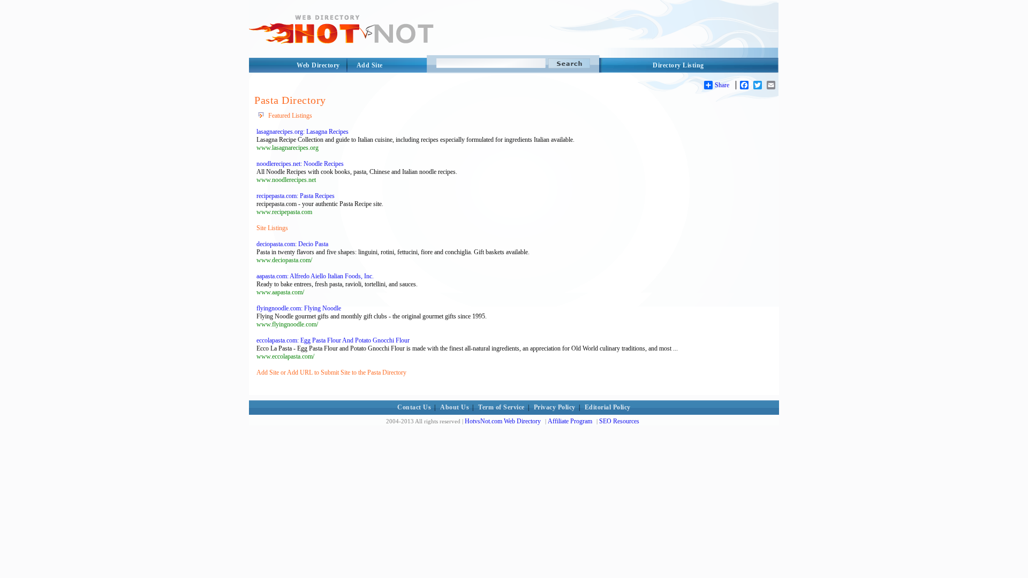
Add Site (370, 65)
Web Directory (318, 65)
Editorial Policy (608, 407)
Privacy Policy (555, 407)
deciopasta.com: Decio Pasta (292, 244)
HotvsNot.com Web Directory (503, 421)
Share (722, 85)
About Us (454, 407)
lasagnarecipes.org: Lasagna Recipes (302, 131)
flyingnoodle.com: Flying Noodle (298, 308)
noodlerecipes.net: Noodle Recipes (300, 164)
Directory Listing (678, 65)
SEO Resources (619, 421)
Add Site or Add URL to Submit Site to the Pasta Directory (331, 372)
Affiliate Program (570, 421)
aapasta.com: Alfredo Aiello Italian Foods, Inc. (315, 276)
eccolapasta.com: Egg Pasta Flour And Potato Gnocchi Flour (333, 340)
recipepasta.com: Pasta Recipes (295, 196)
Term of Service (501, 407)
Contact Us (414, 407)
